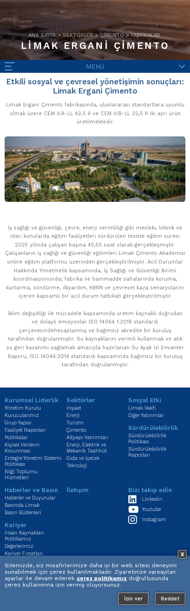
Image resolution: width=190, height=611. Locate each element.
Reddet (170, 599)
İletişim (77, 490)
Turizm (74, 423)
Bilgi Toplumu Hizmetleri (21, 475)
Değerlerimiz (19, 546)
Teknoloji (76, 466)
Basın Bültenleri (23, 513)
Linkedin (152, 499)
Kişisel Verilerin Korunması (22, 448)
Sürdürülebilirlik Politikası (147, 439)
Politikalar (16, 438)
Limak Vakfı (142, 408)
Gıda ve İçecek (83, 458)
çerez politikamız (102, 578)
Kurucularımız (22, 415)
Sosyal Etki (144, 400)
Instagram (154, 520)
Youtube (151, 509)
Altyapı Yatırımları (87, 438)
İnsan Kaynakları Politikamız (24, 536)
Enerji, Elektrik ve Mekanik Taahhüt (86, 448)
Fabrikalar (145, 35)
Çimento (112, 35)
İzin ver (133, 599)
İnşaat (73, 408)
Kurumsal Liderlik (32, 400)
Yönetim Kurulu (23, 408)
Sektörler (78, 35)
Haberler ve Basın (31, 490)
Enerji (73, 415)
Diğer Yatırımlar (146, 415)
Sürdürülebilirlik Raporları (147, 452)
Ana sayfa (42, 35)
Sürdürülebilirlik (153, 427)
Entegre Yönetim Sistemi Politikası (33, 461)
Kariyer (16, 525)
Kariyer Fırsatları (24, 554)
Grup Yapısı (18, 423)
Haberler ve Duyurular (30, 498)
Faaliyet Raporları (25, 430)
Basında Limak (22, 505)
